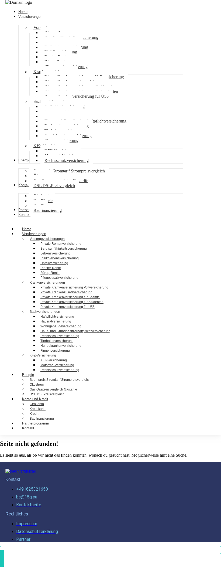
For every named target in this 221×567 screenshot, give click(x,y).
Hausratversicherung (55, 321)
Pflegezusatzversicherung (59, 278)
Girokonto (37, 404)
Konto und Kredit (35, 399)
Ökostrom (37, 384)
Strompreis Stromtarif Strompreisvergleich (60, 380)
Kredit (34, 414)
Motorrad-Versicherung (57, 365)
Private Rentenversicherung (60, 244)
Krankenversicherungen (47, 282)
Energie (28, 375)
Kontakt (28, 428)
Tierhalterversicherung (57, 341)
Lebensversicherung (55, 253)
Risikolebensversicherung (59, 258)
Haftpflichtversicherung (57, 316)
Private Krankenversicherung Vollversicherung (74, 287)
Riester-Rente (50, 268)
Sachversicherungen (45, 312)
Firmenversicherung (55, 350)
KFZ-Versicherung (43, 355)
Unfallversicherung (54, 263)
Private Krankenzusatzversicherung (66, 292)
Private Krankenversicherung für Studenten (71, 302)
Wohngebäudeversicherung (60, 326)
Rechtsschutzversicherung (59, 336)
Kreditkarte (38, 409)
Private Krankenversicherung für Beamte (70, 297)
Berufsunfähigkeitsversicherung (63, 248)
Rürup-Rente (50, 273)
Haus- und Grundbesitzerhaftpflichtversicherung (75, 331)
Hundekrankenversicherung (60, 346)
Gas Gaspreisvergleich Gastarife (53, 389)
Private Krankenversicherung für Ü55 (67, 307)
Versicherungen (34, 234)
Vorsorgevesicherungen (47, 239)
